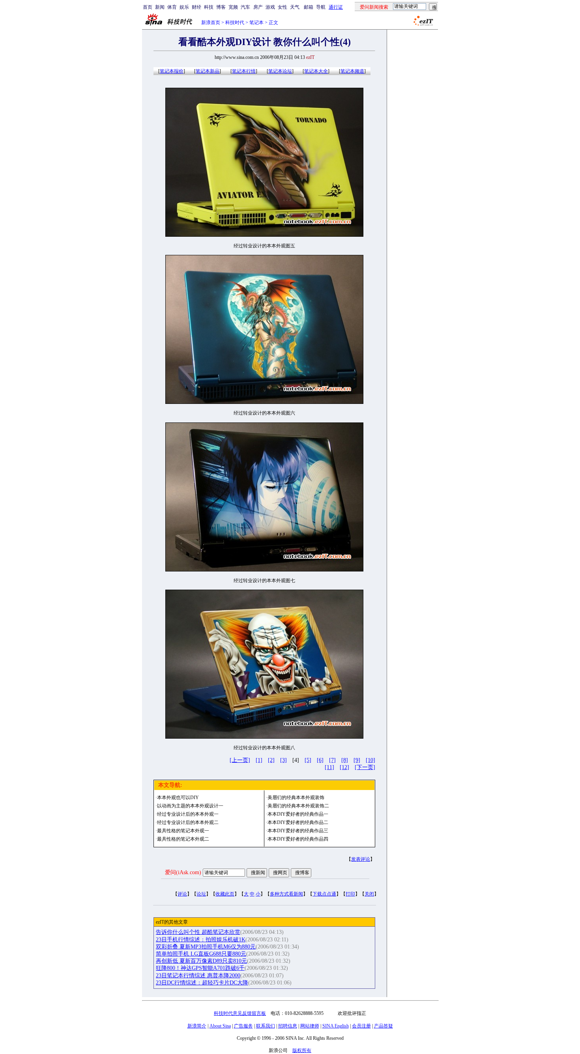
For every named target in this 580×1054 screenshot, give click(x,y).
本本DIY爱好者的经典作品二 (298, 822)
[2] (271, 760)
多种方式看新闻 (286, 894)
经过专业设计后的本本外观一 (188, 814)
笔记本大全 (316, 71)
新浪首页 (210, 22)
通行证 (336, 7)
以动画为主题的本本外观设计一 (190, 806)
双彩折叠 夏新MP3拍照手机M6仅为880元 (206, 947)
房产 (258, 7)
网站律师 (309, 1026)
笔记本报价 (171, 71)
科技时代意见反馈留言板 (240, 1013)
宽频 (233, 7)
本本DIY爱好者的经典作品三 (298, 830)
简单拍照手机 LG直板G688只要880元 (201, 954)
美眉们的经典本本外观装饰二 (298, 806)
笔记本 (256, 22)
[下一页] (365, 767)
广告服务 (243, 1026)
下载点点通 (324, 894)
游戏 (270, 7)
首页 (147, 7)
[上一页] (240, 760)
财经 (196, 7)
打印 (350, 894)
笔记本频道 (352, 71)
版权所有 (301, 1050)
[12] (344, 767)
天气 (294, 7)
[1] (259, 760)
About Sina (220, 1026)
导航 (321, 7)
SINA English (335, 1026)
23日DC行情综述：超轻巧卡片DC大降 (202, 983)
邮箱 (308, 7)
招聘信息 (287, 1026)
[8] (344, 760)
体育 (172, 7)
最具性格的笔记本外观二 (183, 839)
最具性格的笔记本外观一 (183, 830)
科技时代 (234, 22)
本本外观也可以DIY (178, 797)
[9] (357, 760)
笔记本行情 (244, 71)
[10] (370, 760)
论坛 (201, 894)
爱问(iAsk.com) (183, 872)
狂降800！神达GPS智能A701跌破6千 (200, 968)
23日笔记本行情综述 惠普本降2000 (198, 976)
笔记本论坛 (280, 71)
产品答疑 (383, 1026)
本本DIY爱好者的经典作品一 (298, 814)
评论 (182, 894)
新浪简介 (196, 1026)
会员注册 (361, 1026)
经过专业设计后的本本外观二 (188, 822)
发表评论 (360, 859)
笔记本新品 (207, 71)
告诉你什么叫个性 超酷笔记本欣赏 (198, 932)
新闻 (160, 7)
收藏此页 (224, 894)
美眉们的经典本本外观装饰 (296, 797)
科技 (208, 7)
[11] (329, 767)
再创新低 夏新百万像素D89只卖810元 (201, 961)
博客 (221, 7)
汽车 (245, 7)
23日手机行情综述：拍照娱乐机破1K (200, 940)
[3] (283, 760)
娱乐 (184, 7)
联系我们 (265, 1026)
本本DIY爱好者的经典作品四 (298, 839)
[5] (308, 760)
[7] (332, 760)
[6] (320, 760)
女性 (282, 7)
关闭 (369, 894)
